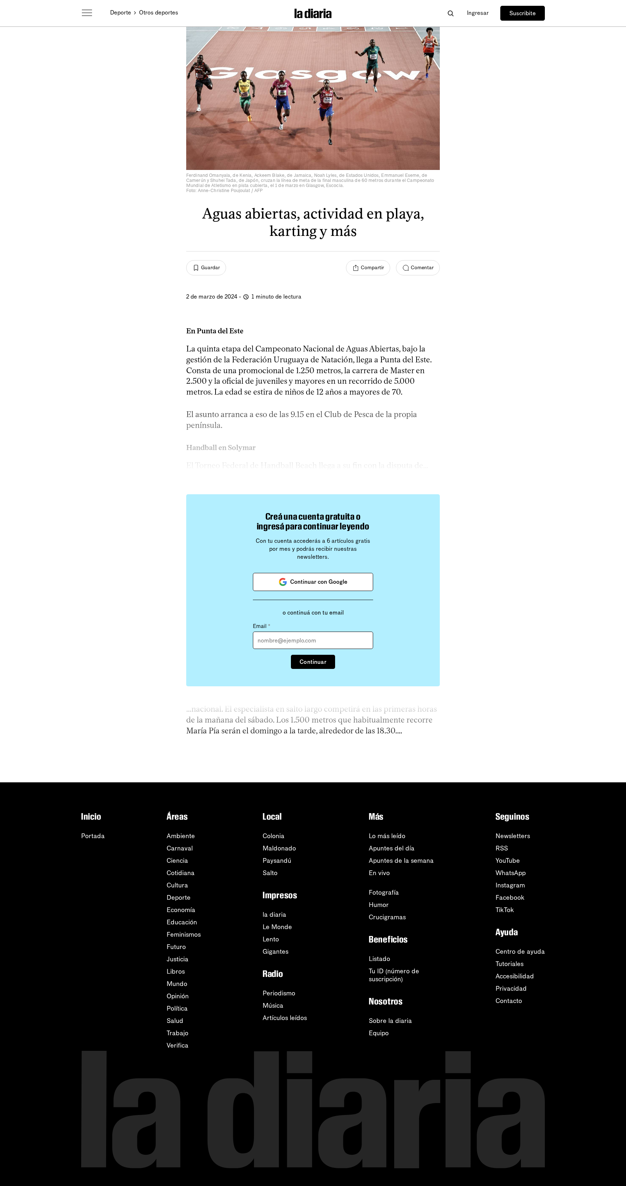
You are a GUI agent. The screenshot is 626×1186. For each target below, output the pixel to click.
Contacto (509, 1001)
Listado (379, 959)
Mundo (177, 984)
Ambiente (181, 836)
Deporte (120, 12)
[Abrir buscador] (450, 13)
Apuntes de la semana (401, 861)
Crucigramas (387, 917)
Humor (379, 905)
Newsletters (513, 836)
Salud (175, 1021)
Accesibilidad (515, 976)
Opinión (178, 996)
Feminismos (184, 935)
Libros (176, 971)
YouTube (508, 861)
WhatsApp (511, 873)
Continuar (313, 661)
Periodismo (279, 993)
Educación (182, 922)
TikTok (505, 910)
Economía (181, 910)
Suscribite (522, 13)
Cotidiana (181, 873)
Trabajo (177, 1033)
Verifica (177, 1045)
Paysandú (277, 861)
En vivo (379, 873)
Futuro (176, 947)
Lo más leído (387, 836)
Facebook (510, 898)
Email (261, 626)
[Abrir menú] (87, 13)
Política (177, 1008)
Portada (93, 836)
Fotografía (384, 892)
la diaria (274, 915)
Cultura (177, 885)
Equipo (379, 1033)
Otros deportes (158, 12)
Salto (270, 873)
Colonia (273, 836)
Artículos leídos (285, 1018)
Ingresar (478, 12)
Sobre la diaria (390, 1021)
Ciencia (177, 861)
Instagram (510, 885)
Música (273, 1006)
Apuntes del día (391, 848)
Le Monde (277, 927)
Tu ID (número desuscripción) (394, 975)
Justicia (177, 959)
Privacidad (511, 989)
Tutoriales (509, 964)
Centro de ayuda (520, 952)
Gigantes (275, 952)
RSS (502, 848)
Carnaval (180, 848)
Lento (271, 939)
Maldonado (279, 848)
